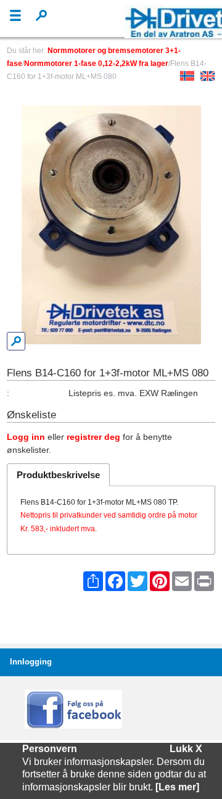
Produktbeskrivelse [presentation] (58, 475)
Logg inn (26, 437)
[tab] (58, 474)
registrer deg (93, 437)
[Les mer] (177, 787)
